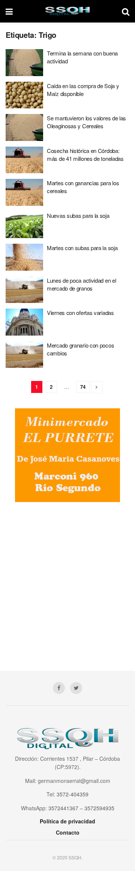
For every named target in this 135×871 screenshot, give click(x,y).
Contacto (68, 832)
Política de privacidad (67, 821)
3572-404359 (72, 794)
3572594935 (99, 808)
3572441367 (63, 808)
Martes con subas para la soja (82, 248)
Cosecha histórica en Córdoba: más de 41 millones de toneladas (85, 154)
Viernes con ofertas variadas (80, 312)
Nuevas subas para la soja (78, 215)
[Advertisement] (67, 580)
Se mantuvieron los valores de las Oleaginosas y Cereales (86, 122)
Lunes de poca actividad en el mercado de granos (81, 284)
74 (83, 386)
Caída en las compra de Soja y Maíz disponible (83, 89)
